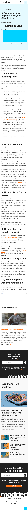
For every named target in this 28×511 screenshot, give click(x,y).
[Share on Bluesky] (18, 26)
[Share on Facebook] (6, 26)
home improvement (12, 307)
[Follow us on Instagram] (15, 486)
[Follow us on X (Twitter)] (9, 486)
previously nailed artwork (10, 237)
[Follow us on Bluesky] (21, 486)
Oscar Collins (7, 22)
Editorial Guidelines (14, 482)
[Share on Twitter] (9, 26)
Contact (4, 480)
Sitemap (9, 498)
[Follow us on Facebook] (7, 486)
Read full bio (5, 344)
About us (23, 480)
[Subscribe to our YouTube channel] (12, 486)
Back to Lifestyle (7, 9)
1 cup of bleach (21, 182)
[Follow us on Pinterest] (18, 486)
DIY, (5, 307)
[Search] (20, 2)
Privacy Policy (17, 498)
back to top (12, 503)
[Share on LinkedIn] (12, 26)
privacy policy (20, 369)
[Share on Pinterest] (15, 26)
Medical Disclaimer (13, 480)
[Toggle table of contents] (25, 508)
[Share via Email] (20, 26)
